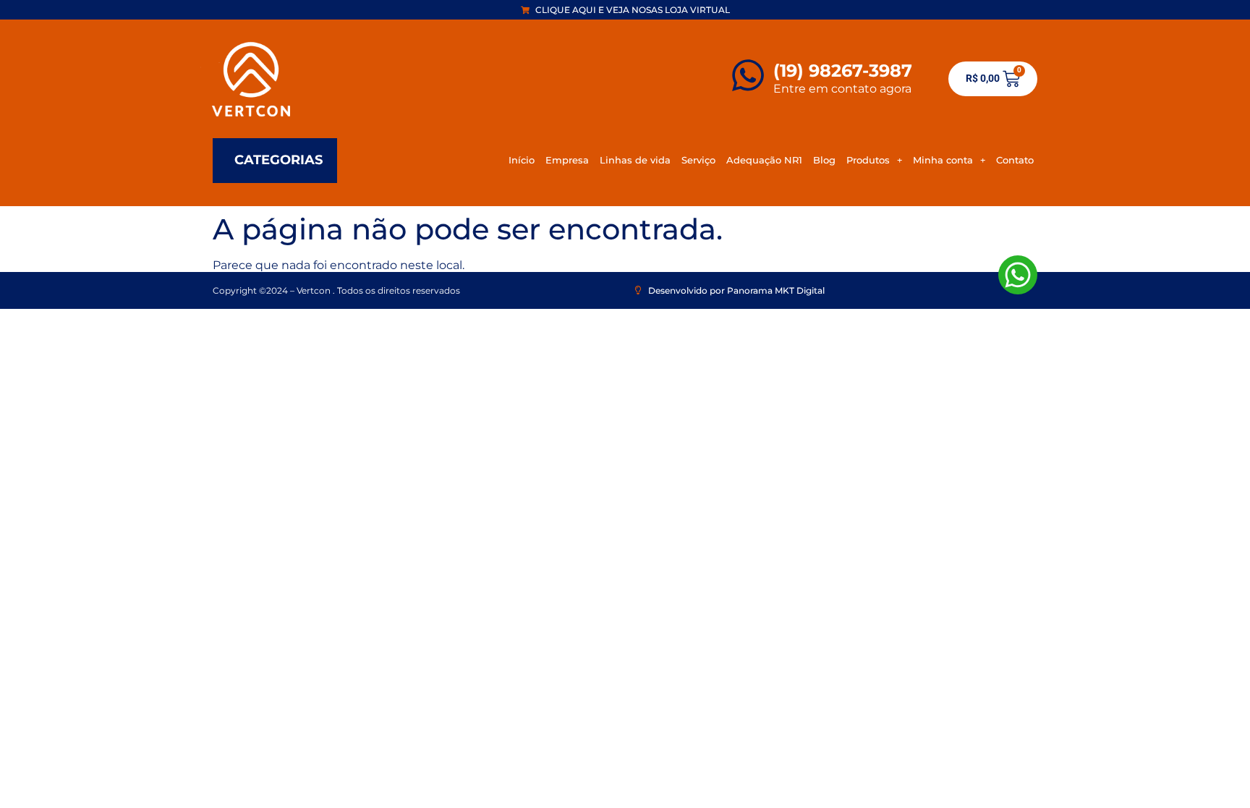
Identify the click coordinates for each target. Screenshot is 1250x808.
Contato (1015, 160)
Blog (824, 160)
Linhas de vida (635, 160)
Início (522, 160)
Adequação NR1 (764, 160)
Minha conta (943, 160)
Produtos (868, 160)
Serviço (698, 160)
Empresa (567, 160)
